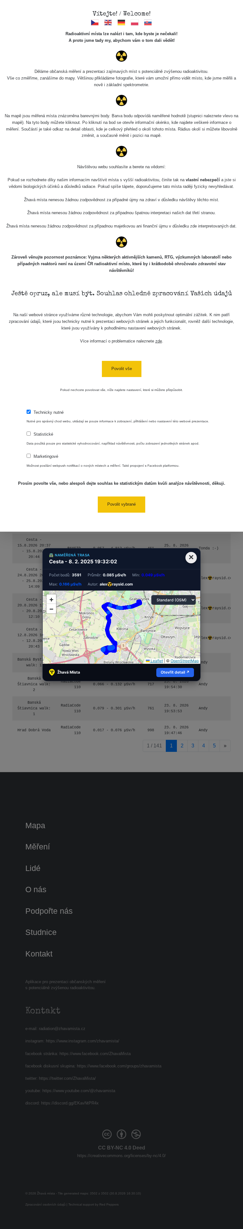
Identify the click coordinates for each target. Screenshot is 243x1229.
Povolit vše (121, 368)
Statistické (43, 434)
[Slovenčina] (148, 22)
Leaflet (156, 660)
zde (158, 341)
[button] (51, 599)
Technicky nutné (49, 412)
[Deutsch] (121, 22)
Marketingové (46, 456)
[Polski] (135, 22)
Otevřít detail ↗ (175, 672)
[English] (108, 22)
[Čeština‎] (95, 22)
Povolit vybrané (121, 504)
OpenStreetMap (185, 660)
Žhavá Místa (68, 672)
